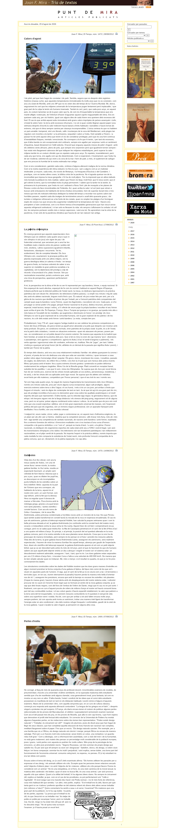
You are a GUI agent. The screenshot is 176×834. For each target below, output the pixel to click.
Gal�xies (29, 455)
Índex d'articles (132, 46)
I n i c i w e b (138, 7)
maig (130, 227)
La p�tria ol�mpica (36, 229)
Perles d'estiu (32, 621)
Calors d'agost (32, 38)
